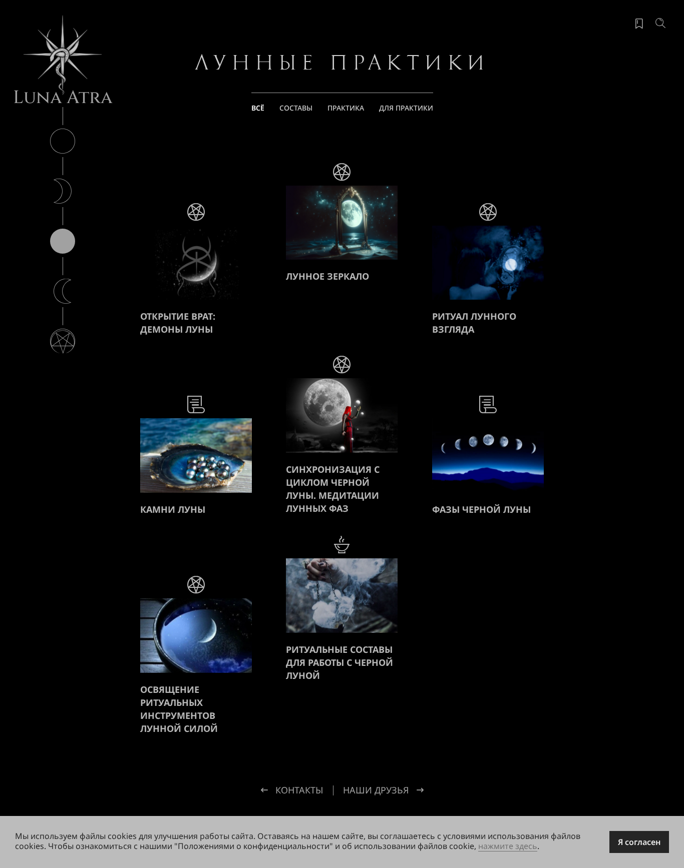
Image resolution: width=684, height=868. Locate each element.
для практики (406, 108)
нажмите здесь (507, 846)
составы (295, 108)
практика (345, 108)
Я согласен (639, 841)
